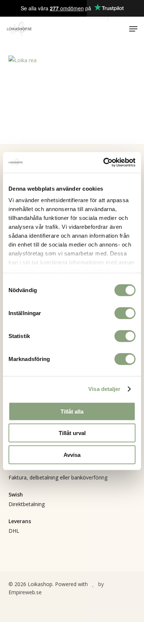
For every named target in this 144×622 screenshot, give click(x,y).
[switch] (125, 313)
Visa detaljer (104, 389)
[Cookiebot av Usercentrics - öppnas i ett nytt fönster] (104, 162)
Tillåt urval (72, 433)
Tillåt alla (72, 411)
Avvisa (72, 454)
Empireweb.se (25, 592)
